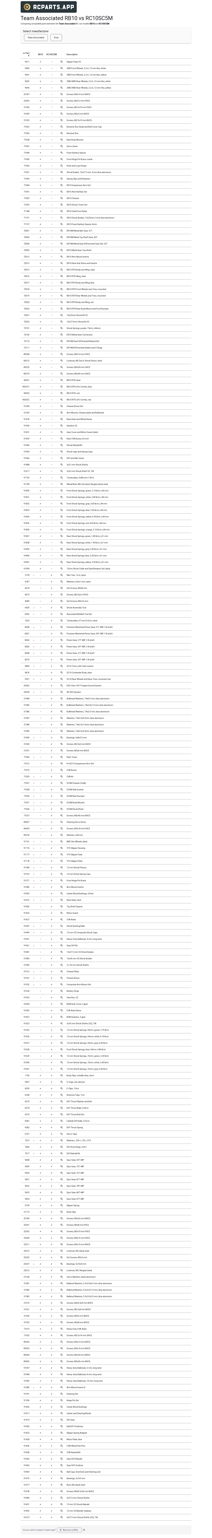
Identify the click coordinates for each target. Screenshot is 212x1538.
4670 (27, 588)
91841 (26, 562)
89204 (26, 1355)
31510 (26, 1303)
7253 (27, 620)
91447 (26, 926)
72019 (26, 296)
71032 (26, 1335)
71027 (26, 783)
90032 (26, 393)
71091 (26, 192)
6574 (27, 1108)
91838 (26, 542)
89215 (26, 361)
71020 (26, 776)
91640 (26, 1062)
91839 (26, 549)
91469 (26, 1472)
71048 (26, 153)
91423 (26, 1433)
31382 (26, 1290)
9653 (27, 1192)
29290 (26, 692)
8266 (27, 646)
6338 (27, 1095)
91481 (26, 952)
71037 (26, 815)
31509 (26, 114)
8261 (27, 633)
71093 (26, 205)
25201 (26, 1225)
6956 (27, 614)
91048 (26, 1374)
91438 (26, 1452)
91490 (26, 965)
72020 (26, 302)
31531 (26, 750)
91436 (26, 1446)
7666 (27, 1147)
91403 (26, 893)
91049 (26, 1381)
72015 (26, 270)
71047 (26, 146)
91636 (26, 1036)
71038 (26, 140)
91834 (26, 517)
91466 (26, 458)
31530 (26, 1316)
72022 (26, 309)
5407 (27, 1082)
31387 (26, 718)
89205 (26, 1361)
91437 (26, 919)
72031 (26, 315)
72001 (26, 231)
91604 (26, 1004)
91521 (26, 978)
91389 (26, 1387)
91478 (26, 1491)
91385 (26, 887)
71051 (26, 172)
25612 (26, 1270)
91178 (26, 861)
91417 (26, 1413)
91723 (26, 478)
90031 (26, 380)
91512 (26, 971)
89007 (26, 822)
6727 (27, 1134)
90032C (25, 400)
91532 (26, 984)
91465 (26, 1465)
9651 (27, 1179)
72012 (26, 257)
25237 (26, 1264)
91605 (26, 1010)
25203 (26, 101)
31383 (26, 1296)
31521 (26, 1309)
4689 (27, 601)
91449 (26, 932)
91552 (26, 997)
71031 (26, 802)
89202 (26, 1342)
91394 (26, 1400)
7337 (27, 1140)
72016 (26, 276)
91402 (26, 1407)
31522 (26, 120)
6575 (27, 1114)
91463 (26, 1459)
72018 (26, 289)
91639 (26, 1056)
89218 (26, 835)
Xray (56, 37)
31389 (26, 731)
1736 (27, 1075)
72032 (26, 322)
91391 (26, 1394)
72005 (26, 250)
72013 (26, 263)
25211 (26, 1244)
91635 (26, 1030)
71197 (26, 224)
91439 (26, 439)
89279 (26, 374)
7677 (27, 1153)
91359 (26, 413)
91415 (26, 900)
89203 (26, 1348)
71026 (26, 133)
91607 (26, 1017)
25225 (26, 1257)
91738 (26, 484)
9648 (27, 1160)
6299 (27, 1088)
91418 (26, 419)
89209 (26, 828)
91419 (26, 1420)
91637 (26, 1043)
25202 (26, 1231)
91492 (26, 1511)
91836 (26, 530)
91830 (26, 491)
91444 (26, 445)
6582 (27, 1127)
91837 (26, 536)
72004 (26, 244)
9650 (27, 1173)
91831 (26, 497)
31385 (26, 705)
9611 (27, 62)
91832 (26, 504)
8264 (27, 640)
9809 (27, 666)
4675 (27, 594)
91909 (26, 568)
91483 (26, 958)
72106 (26, 335)
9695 (27, 81)
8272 (27, 659)
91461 (26, 945)
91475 (26, 1478)
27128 (26, 1277)
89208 (26, 354)
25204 (26, 1238)
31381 (26, 1283)
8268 (27, 653)
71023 (26, 127)
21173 (26, 1212)
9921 (27, 679)
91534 (26, 991)
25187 (26, 94)
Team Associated (36, 37)
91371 (26, 880)
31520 (26, 744)
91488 (26, 465)
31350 (26, 107)
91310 (26, 874)
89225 (26, 367)
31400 (26, 737)
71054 (26, 179)
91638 (26, 1049)
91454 (26, 452)
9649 (27, 1166)
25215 (26, 1251)
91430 (26, 426)
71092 (26, 198)
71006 (26, 757)
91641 (26, 1069)
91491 (26, 1504)
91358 (26, 406)
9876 (27, 672)
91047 (26, 1368)
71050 (26, 166)
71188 (26, 211)
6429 (27, 607)
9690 (27, 68)
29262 (26, 685)
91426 (26, 906)
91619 (26, 1517)
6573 (27, 1101)
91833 (26, 510)
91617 (26, 471)
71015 (26, 763)
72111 (26, 348)
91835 (26, 523)
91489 (26, 1498)
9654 (27, 1199)
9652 (27, 1186)
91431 (26, 432)
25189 (26, 1218)
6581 (27, 1121)
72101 (26, 328)
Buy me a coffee (68, 1529)
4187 (27, 581)
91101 (26, 841)
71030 (26, 796)
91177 (26, 854)
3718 (27, 575)
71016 (26, 770)
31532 (26, 1322)
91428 (26, 1439)
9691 (27, 75)
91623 (26, 1023)
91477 (26, 1485)
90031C (25, 387)
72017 (26, 283)
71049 (26, 159)
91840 (26, 555)
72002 (26, 237)
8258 (27, 627)
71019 (26, 1329)
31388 (26, 724)
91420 (26, 1426)
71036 (26, 809)
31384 (26, 698)
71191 (26, 218)
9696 (27, 88)
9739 (27, 1205)
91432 (26, 913)
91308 (26, 867)
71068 (26, 185)
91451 (26, 939)
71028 (26, 789)
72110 (26, 341)
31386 (26, 711)
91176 (26, 848)
